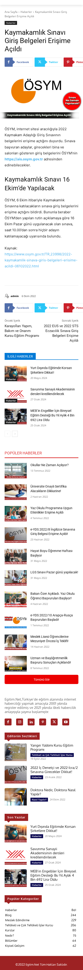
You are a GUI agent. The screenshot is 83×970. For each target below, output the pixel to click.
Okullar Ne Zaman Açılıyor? (49, 465)
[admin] (8, 296)
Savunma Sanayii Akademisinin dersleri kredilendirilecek (47, 853)
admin (15, 296)
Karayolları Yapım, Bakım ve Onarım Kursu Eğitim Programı (22, 331)
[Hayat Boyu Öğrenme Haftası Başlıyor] (16, 556)
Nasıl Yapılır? (39, 799)
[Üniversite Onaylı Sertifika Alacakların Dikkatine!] (16, 492)
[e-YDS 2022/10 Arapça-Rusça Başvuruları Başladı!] (16, 621)
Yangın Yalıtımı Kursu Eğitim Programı (51, 747)
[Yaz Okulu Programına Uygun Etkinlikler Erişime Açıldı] (16, 513)
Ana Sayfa (11, 12)
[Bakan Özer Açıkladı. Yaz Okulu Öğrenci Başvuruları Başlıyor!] (16, 599)
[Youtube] (65, 722)
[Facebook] (8, 722)
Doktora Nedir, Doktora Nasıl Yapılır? (52, 792)
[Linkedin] (31, 722)
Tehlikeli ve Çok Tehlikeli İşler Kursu (52, 754)
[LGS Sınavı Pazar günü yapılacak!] (16, 578)
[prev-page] (7, 434)
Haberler (26, 12)
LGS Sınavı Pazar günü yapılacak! (54, 572)
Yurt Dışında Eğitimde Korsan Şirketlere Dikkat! (53, 828)
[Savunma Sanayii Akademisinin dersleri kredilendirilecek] (16, 395)
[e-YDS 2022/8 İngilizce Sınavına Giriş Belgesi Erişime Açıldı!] (16, 535)
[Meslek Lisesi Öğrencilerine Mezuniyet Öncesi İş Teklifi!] (16, 642)
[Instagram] (19, 722)
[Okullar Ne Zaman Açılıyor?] (16, 470)
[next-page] (15, 434)
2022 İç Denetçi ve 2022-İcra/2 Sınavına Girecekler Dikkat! (54, 769)
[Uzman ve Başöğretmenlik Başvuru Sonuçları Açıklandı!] (16, 663)
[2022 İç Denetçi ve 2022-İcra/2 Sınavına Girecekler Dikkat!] (16, 774)
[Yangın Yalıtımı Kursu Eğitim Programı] (16, 752)
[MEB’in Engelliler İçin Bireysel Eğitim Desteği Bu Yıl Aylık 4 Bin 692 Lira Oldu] (16, 416)
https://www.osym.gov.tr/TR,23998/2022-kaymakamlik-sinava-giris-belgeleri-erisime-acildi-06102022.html (41, 260)
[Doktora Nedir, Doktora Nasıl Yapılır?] (16, 797)
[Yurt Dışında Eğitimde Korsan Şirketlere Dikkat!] (16, 373)
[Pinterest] (42, 722)
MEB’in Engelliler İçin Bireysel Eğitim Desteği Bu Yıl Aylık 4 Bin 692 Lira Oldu (52, 415)
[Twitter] (54, 722)
